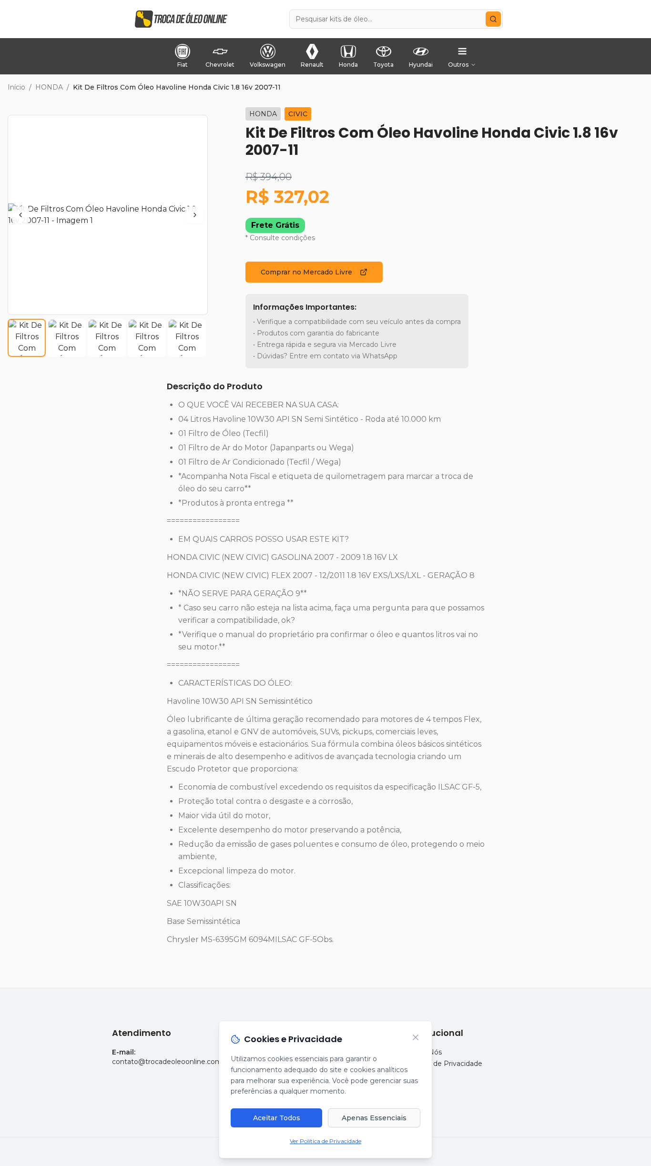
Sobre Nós (424, 1052)
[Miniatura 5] (187, 338)
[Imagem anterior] (20, 214)
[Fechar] (415, 1037)
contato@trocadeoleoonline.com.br (171, 1061)
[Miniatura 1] (27, 338)
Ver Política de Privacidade (325, 1141)
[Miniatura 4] (147, 338)
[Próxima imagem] (194, 214)
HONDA (49, 87)
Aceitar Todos (276, 1118)
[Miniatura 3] (107, 338)
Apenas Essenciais (374, 1118)
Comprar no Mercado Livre (306, 272)
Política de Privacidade (444, 1063)
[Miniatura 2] (67, 338)
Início (16, 87)
